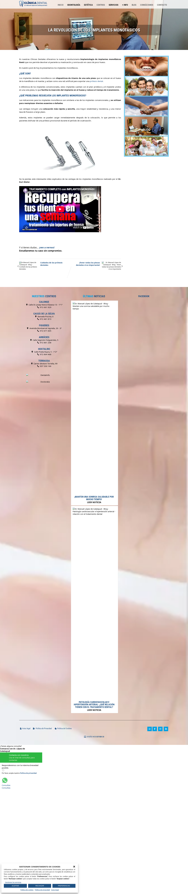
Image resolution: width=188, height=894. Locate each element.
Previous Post (51, 263)
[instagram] (160, 729)
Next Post (88, 263)
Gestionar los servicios (13, 882)
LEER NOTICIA (94, 502)
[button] (74, 866)
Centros (101, 5)
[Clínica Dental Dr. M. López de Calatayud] (33, 1)
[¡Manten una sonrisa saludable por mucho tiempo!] (94, 308)
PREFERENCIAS (64, 886)
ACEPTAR (15, 886)
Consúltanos (146, 5)
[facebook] (154, 729)
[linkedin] (166, 729)
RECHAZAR (39, 886)
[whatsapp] (149, 729)
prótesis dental (96, 81)
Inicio (60, 5)
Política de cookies (27, 890)
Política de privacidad (42, 890)
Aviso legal (55, 890)
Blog (134, 5)
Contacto (162, 5)
